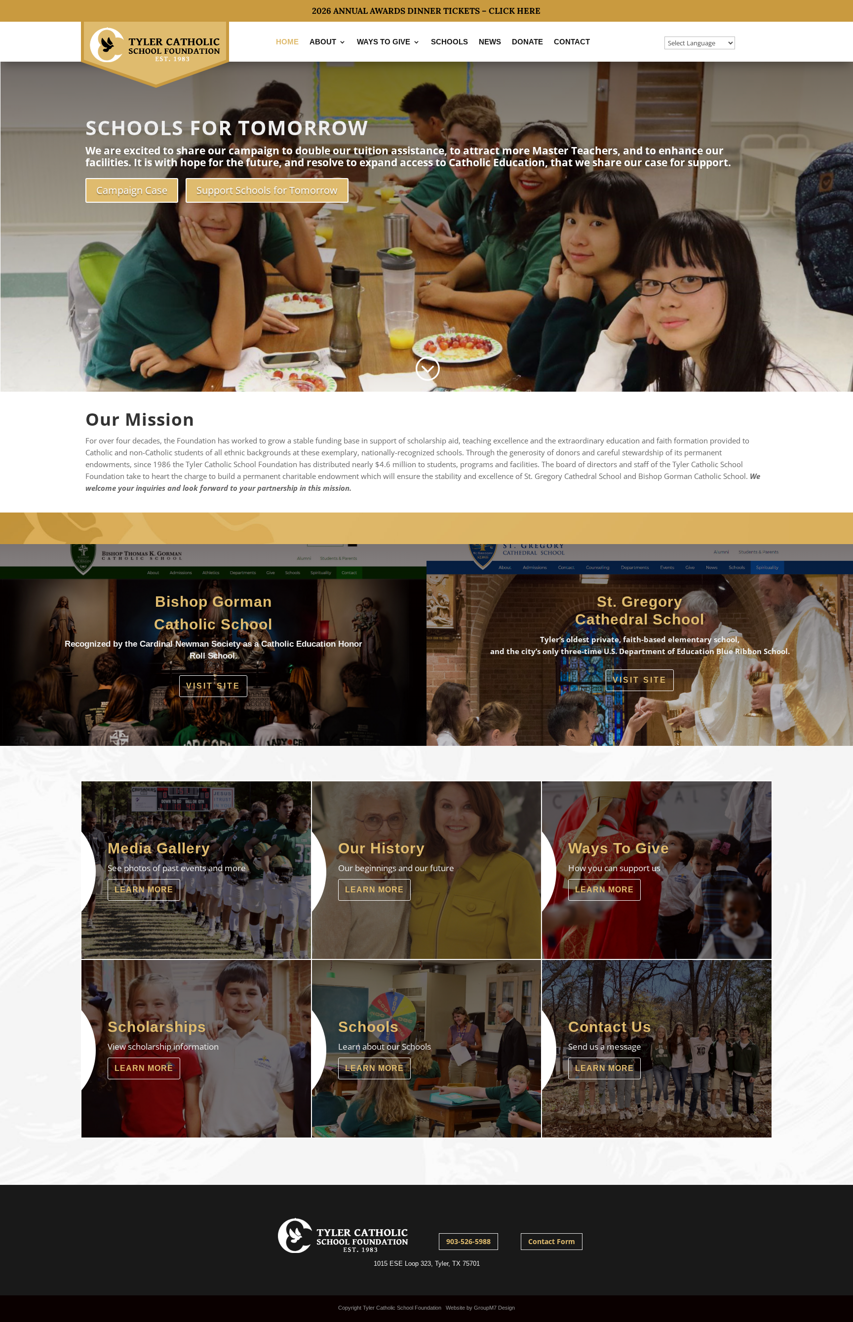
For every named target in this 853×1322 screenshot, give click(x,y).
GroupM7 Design (494, 1308)
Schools (449, 41)
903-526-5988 (468, 1241)
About (323, 41)
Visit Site (213, 686)
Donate (527, 41)
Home (287, 41)
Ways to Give (383, 41)
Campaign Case (131, 190)
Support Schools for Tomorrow (267, 190)
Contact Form (551, 1241)
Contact (572, 41)
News (490, 41)
